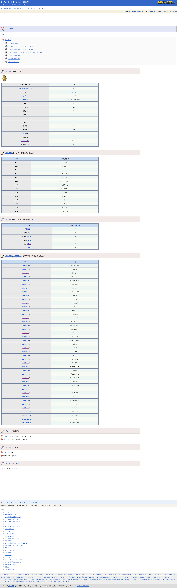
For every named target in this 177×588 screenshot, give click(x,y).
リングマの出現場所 (14, 55)
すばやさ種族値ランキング (12, 519)
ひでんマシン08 (26, 423)
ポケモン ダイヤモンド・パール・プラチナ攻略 (87, 575)
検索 (138, 11)
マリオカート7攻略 (64, 579)
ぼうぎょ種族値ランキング (12, 538)
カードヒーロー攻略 (154, 579)
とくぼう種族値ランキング (12, 526)
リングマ (9, 29)
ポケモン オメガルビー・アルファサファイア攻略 (57, 575)
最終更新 (134, 11)
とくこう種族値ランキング (12, 521)
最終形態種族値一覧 (11, 564)
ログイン (173, 11)
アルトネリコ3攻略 (29, 577)
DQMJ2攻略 (114, 577)
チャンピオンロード (9, 436)
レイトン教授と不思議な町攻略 (89, 579)
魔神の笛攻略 (125, 579)
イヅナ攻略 (133, 579)
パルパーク (8, 555)
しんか (15, 463)
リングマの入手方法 (14, 59)
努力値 (31, 219)
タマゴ (23, 141)
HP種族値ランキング (11, 514)
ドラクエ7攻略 (165, 577)
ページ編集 (150, 11)
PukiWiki (11, 586)
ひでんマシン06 (26, 419)
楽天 (47, 581)
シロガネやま (7, 439)
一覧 (129, 11)
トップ (125, 11)
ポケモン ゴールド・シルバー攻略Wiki (15, 2)
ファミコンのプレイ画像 (32, 581)
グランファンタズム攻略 (43, 577)
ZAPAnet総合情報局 (7, 8)
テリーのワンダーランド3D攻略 (128, 577)
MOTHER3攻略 (39, 579)
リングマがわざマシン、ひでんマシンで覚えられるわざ (25, 52)
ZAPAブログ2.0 (165, 579)
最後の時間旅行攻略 (114, 579)
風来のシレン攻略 (29, 579)
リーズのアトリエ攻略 (58, 577)
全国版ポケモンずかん (24, 88)
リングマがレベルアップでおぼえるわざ (20, 46)
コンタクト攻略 (142, 579)
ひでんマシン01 (26, 411)
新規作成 (156, 11)
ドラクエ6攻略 (155, 577)
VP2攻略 (78, 577)
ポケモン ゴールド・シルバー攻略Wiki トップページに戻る (20, 502)
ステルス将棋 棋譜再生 (17, 581)
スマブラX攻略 (70, 577)
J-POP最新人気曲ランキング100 (59, 581)
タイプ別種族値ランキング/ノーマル (15, 545)
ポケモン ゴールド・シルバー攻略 (11, 575)
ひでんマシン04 (26, 415)
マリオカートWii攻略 (52, 579)
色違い (7, 567)
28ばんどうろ (9, 512)
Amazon (42, 581)
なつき (24, 133)
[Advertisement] (88, 18)
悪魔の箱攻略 (103, 579)
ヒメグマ (6, 452)
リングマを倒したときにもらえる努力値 (20, 49)
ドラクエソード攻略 (144, 577)
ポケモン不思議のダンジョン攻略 (141, 575)
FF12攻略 (20, 579)
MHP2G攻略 (75, 579)
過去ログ (166, 11)
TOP (2, 34)
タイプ (25, 96)
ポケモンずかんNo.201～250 (13, 559)
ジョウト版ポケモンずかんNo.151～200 (16, 543)
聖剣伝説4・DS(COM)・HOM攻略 (92, 577)
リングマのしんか (13, 62)
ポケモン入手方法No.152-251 (13, 562)
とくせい (25, 99)
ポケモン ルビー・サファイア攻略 (162, 575)
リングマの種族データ (15, 43)
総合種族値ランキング (11, 569)
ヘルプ (143, 11)
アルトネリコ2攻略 (17, 577)
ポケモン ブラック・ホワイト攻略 (32, 575)
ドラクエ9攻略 (11, 579)
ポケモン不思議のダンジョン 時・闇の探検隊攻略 (116, 575)
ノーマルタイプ (9, 552)
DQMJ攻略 (106, 577)
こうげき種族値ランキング (12, 517)
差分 (161, 11)
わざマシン (17, 256)
